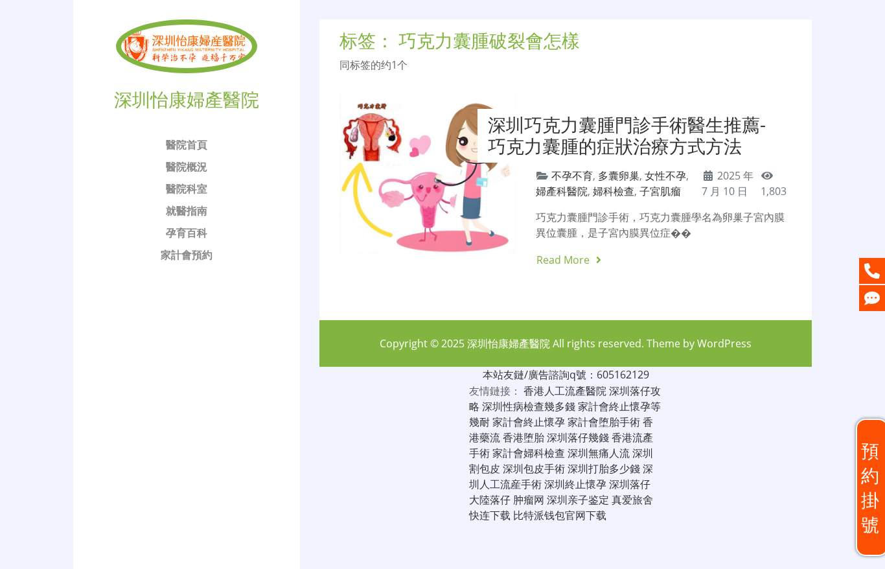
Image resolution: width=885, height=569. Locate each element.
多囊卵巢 (618, 175)
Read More (564, 260)
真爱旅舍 (632, 500)
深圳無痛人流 (599, 453)
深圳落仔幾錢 (578, 437)
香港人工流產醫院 (564, 391)
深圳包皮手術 (534, 468)
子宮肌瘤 (660, 191)
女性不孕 (665, 175)
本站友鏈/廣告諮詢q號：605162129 (566, 374)
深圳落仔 (629, 484)
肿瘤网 (528, 500)
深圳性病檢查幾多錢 (528, 406)
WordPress (724, 343)
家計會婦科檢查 (528, 453)
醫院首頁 (186, 144)
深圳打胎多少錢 (604, 468)
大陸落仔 (490, 500)
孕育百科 (186, 233)
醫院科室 (186, 188)
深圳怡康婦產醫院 (508, 343)
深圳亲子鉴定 (578, 500)
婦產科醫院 (562, 191)
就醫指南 (186, 210)
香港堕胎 (523, 437)
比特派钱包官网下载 (559, 515)
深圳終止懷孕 (575, 484)
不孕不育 (572, 175)
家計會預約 (187, 255)
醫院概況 (186, 166)
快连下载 (490, 515)
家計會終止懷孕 (528, 422)
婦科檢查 (613, 191)
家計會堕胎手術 (604, 422)
